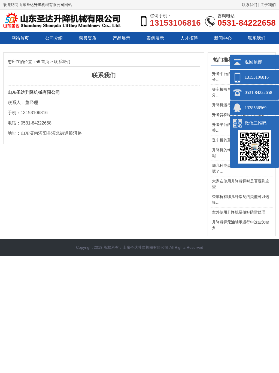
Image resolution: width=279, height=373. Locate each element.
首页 (45, 61)
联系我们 (249, 4)
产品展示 (121, 38)
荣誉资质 (87, 38)
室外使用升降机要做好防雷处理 (238, 212)
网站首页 (20, 38)
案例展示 (155, 38)
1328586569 (255, 107)
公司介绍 (54, 38)
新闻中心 (223, 38)
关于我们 (268, 4)
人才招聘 (189, 38)
